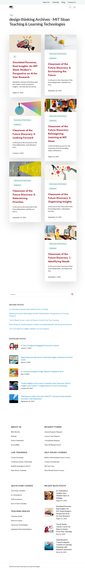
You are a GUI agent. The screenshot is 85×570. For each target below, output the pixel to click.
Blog (63, 2)
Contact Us (72, 2)
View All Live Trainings (18, 470)
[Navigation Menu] (74, 7)
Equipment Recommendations (21, 529)
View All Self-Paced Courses (54, 470)
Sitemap (14, 436)
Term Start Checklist (18, 491)
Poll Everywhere (16, 499)
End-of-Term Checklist (19, 503)
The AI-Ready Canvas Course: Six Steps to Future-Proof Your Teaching (34, 320)
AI (15, 56)
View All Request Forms (52, 445)
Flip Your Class (49, 466)
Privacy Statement (17, 440)
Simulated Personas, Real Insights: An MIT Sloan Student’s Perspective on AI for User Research (39, 315)
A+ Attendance (16, 495)
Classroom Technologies (19, 525)
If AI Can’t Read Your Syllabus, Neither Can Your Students (29, 329)
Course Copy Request (52, 436)
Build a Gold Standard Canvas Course (57, 457)
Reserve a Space (16, 520)
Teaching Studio (16, 516)
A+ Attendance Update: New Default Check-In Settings (28, 309)
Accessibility (15, 445)
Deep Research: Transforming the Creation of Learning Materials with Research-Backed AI (40, 324)
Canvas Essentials (17, 457)
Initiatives (52, 58)
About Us (46, 2)
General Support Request (53, 432)
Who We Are (15, 432)
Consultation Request (52, 440)
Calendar (55, 2)
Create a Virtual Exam (51, 462)
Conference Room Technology (21, 462)
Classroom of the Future (57, 54)
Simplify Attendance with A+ (21, 466)
